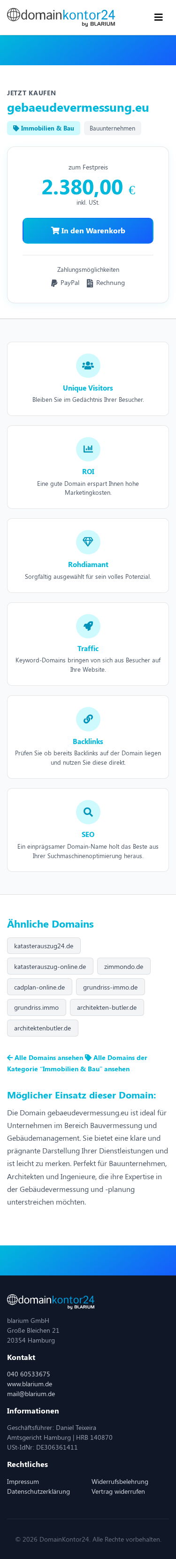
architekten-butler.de (107, 1007)
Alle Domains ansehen (49, 1057)
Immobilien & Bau (46, 128)
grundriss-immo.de (110, 987)
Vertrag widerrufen (118, 1491)
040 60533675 (28, 1373)
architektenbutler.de (42, 1027)
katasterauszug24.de (43, 945)
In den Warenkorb (92, 230)
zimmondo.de (123, 966)
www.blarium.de (29, 1383)
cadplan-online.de (39, 987)
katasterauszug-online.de (50, 966)
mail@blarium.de (31, 1393)
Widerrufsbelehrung (120, 1481)
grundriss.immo (36, 1007)
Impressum (23, 1481)
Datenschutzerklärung (38, 1491)
